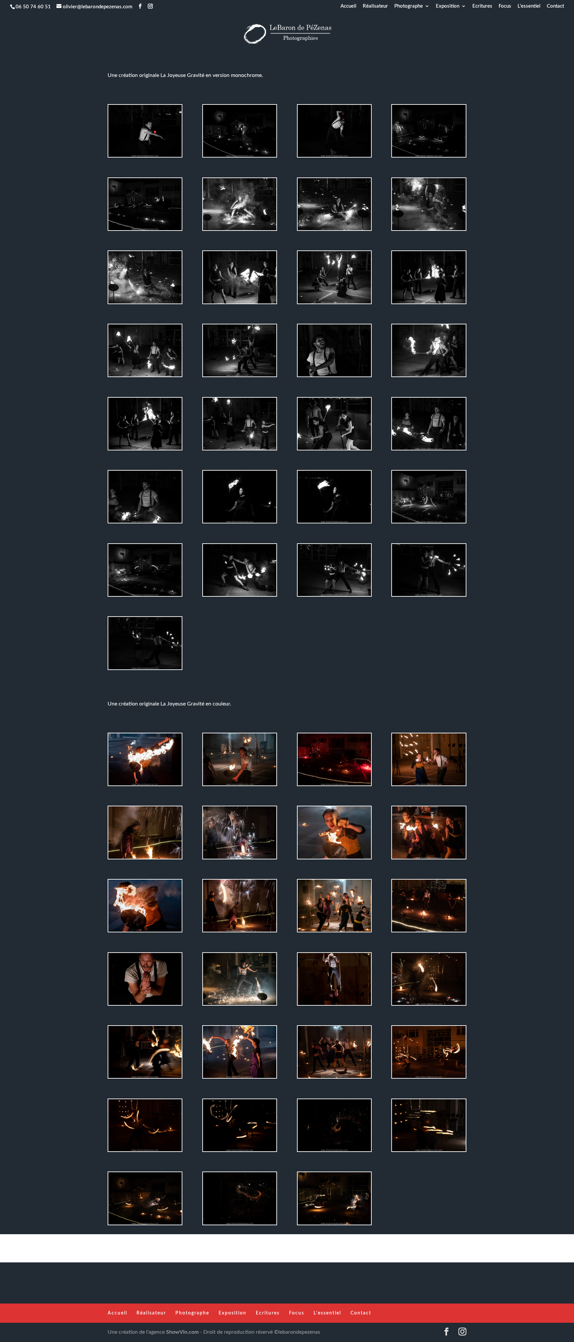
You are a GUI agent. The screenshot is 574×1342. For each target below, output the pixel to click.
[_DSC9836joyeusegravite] (334, 522)
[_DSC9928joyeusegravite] (145, 931)
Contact (555, 6)
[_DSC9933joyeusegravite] (239, 1078)
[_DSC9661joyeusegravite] (145, 669)
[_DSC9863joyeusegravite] (145, 157)
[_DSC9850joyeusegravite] (145, 1005)
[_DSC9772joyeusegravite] (334, 449)
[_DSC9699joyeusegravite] (239, 1151)
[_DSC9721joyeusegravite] (239, 931)
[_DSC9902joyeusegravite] (334, 1005)
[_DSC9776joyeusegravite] (334, 303)
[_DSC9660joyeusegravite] (428, 596)
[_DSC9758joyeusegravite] (428, 931)
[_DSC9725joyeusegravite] (428, 157)
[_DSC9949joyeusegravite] (239, 230)
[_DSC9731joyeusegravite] (334, 1224)
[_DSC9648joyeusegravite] (334, 785)
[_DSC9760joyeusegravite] (428, 449)
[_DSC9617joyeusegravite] (428, 858)
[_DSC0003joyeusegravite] (239, 1005)
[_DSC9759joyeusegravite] (145, 522)
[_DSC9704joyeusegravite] (145, 230)
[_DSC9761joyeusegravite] (145, 376)
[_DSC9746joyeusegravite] (239, 1224)
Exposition (447, 6)
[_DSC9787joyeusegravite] (145, 449)
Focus (505, 6)
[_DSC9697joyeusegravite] (145, 1151)
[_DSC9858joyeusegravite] (334, 376)
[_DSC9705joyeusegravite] (428, 1078)
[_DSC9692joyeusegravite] (428, 1151)
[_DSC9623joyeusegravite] (428, 785)
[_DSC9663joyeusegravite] (334, 596)
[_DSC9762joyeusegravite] (239, 449)
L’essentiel (529, 6)
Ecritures (482, 6)
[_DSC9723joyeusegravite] (239, 858)
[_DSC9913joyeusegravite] (334, 931)
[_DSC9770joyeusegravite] (239, 376)
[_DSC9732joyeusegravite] (145, 1224)
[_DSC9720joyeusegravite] (145, 858)
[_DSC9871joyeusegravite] (334, 157)
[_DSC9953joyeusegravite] (145, 303)
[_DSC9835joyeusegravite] (239, 522)
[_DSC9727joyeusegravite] (428, 522)
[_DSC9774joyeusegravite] (428, 376)
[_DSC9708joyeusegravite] (239, 157)
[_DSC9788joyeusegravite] (428, 303)
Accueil (348, 6)
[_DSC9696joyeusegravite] (145, 1078)
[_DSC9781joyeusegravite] (239, 303)
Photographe (408, 6)
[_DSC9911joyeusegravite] (334, 1078)
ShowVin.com (182, 1332)
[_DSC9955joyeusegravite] (428, 230)
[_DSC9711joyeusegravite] (428, 1005)
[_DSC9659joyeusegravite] (239, 596)
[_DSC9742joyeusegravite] (334, 1151)
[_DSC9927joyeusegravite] (334, 858)
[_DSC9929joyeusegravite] (145, 785)
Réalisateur (375, 6)
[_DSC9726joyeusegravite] (145, 596)
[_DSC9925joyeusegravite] (239, 785)
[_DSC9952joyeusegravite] (334, 230)
